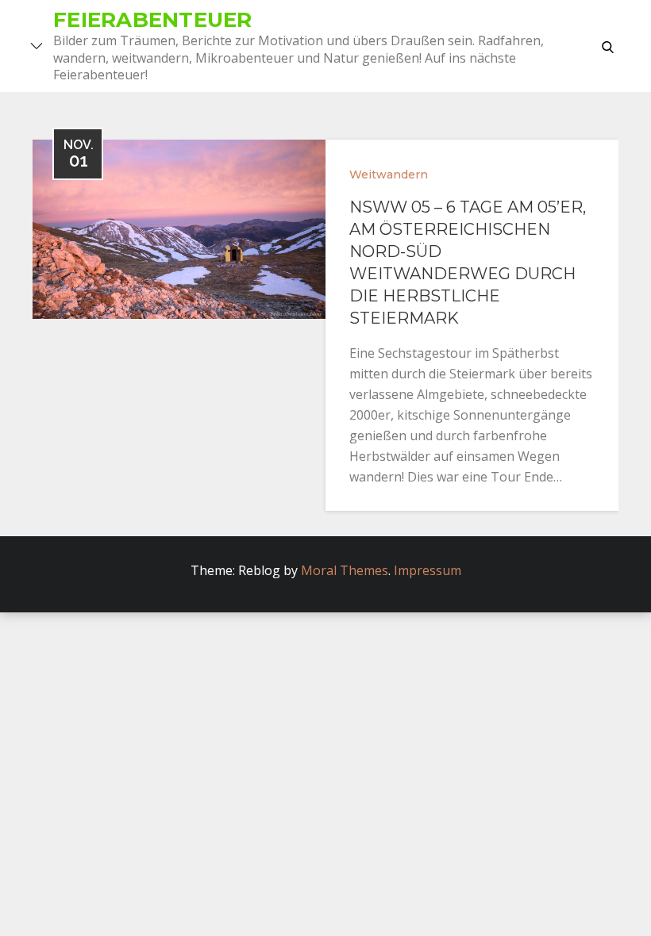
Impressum (427, 570)
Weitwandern (388, 174)
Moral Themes (344, 570)
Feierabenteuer (152, 20)
